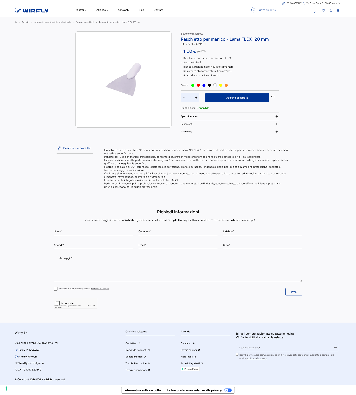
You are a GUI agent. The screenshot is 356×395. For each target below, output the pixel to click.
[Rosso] (198, 85)
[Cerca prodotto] (254, 10)
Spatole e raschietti (192, 33)
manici (216, 75)
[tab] (230, 116)
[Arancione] (226, 85)
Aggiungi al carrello (237, 97)
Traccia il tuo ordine (136, 363)
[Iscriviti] (335, 347)
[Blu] (203, 85)
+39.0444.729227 (29, 349)
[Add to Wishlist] (273, 97)
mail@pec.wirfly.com (32, 363)
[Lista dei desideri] (323, 11)
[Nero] (209, 85)
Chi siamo (186, 343)
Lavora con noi (189, 350)
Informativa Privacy (100, 288)
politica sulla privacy (256, 358)
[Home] (16, 22)
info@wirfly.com (27, 356)
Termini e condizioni (136, 370)
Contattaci (132, 343)
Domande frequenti (136, 350)
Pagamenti (186, 124)
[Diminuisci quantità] (184, 97)
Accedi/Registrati (190, 363)
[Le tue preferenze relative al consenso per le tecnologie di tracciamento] (6, 388)
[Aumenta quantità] (196, 97)
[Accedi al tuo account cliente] (331, 10)
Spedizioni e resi (189, 116)
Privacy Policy (191, 369)
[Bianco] (215, 85)
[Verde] (192, 85)
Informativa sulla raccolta (142, 390)
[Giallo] (220, 85)
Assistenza (186, 131)
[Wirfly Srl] (31, 11)
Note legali (187, 356)
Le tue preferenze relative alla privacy (194, 390)
